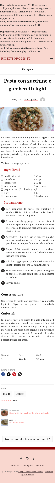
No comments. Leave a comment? (27, 439)
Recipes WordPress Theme (30, 471)
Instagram (28, 465)
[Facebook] (3, 374)
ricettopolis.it (31, 99)
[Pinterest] (14, 374)
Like (6, 393)
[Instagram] (27, 458)
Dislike (20, 393)
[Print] (20, 374)
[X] (9, 374)
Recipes (27, 69)
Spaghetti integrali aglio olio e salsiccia (29, 413)
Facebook (15, 465)
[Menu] (51, 58)
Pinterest (40, 465)
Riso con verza (16, 422)
